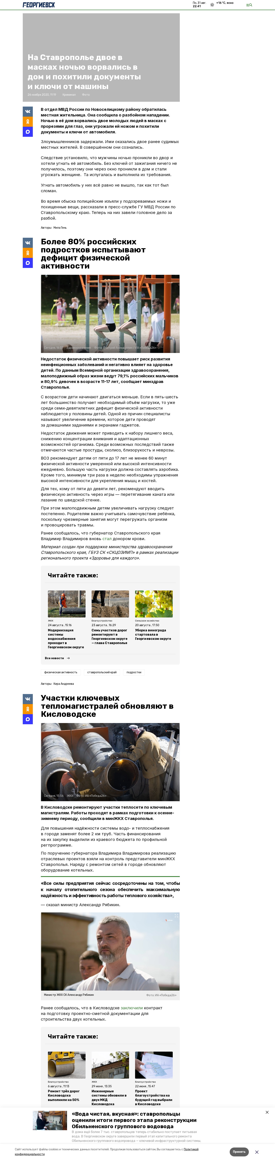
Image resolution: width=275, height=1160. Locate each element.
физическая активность (60, 672)
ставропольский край (102, 672)
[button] (50, 1120)
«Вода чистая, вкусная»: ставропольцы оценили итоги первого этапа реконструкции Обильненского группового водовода (134, 1120)
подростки (134, 672)
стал (107, 538)
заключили (132, 1007)
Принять (239, 1152)
